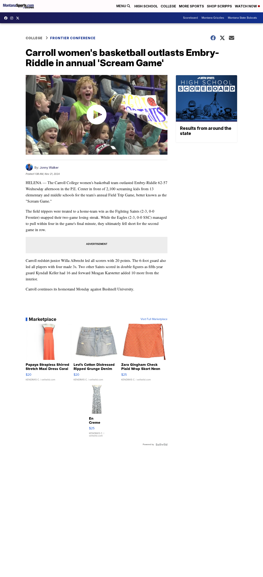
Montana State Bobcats (242, 18)
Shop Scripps (219, 6)
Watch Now (246, 6)
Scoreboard (190, 18)
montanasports (6, 18)
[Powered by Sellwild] (161, 444)
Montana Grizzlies (213, 18)
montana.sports (12, 18)
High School (146, 6)
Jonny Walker (49, 167)
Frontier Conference (73, 38)
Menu (121, 6)
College (168, 6)
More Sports (191, 6)
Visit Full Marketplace (154, 319)
